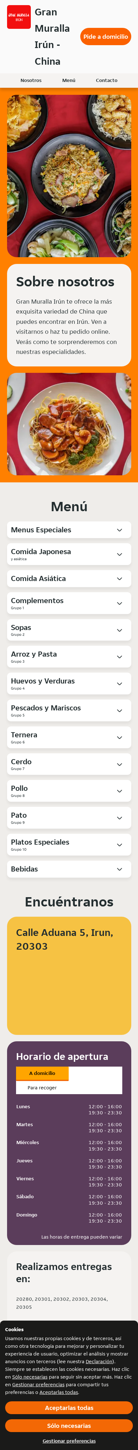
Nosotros (31, 80)
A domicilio (42, 1073)
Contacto (106, 80)
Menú (68, 80)
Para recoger (42, 1087)
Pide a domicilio (105, 36)
